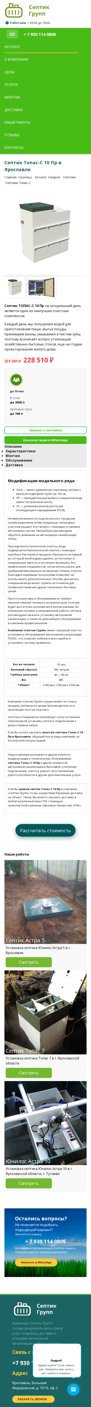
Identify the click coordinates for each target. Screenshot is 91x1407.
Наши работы (17, 122)
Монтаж (12, 97)
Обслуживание (19, 460)
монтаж (30, 709)
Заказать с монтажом (45, 430)
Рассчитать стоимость (45, 830)
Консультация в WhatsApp (45, 440)
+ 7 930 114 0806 (45, 1241)
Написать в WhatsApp (36, 1262)
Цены (9, 72)
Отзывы (11, 135)
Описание (13, 446)
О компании (16, 59)
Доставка (13, 110)
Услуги (11, 84)
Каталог (12, 47)
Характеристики (21, 451)
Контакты (13, 147)
